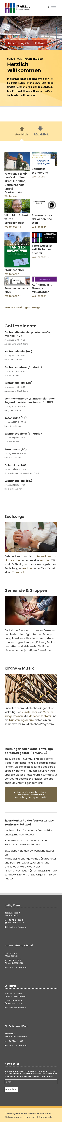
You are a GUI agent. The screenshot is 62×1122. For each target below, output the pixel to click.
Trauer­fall (18, 572)
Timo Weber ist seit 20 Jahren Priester (42, 249)
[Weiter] (55, 33)
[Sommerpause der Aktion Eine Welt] (44, 206)
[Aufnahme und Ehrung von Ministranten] (44, 279)
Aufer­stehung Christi (30, 83)
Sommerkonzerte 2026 (16, 290)
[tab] (21, 132)
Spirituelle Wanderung (40, 171)
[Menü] (53, 7)
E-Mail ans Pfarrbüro (17, 927)
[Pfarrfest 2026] (17, 249)
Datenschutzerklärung (42, 1076)
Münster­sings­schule (21, 720)
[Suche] (48, 7)
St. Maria (48, 83)
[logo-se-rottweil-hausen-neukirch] (26, 7)
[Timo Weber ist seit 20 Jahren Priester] (44, 237)
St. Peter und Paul (22, 87)
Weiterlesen (11, 196)
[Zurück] (6, 33)
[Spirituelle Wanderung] (44, 159)
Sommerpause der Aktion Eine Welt (42, 219)
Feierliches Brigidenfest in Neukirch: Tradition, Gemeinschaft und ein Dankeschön (15, 183)
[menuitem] (48, 7)
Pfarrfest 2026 (14, 270)
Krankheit (27, 568)
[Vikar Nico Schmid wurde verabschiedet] (17, 206)
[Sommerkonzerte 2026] (17, 281)
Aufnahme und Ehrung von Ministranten (42, 288)
